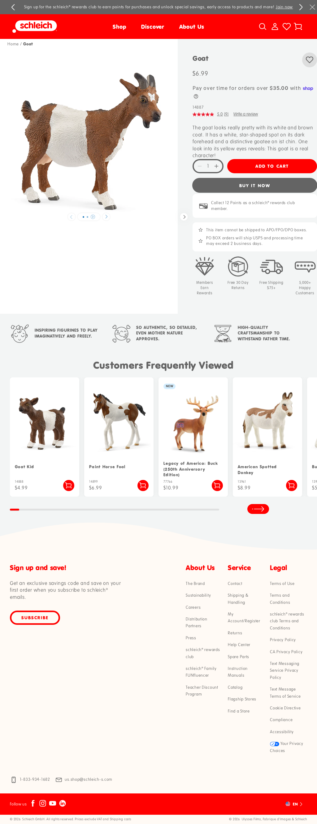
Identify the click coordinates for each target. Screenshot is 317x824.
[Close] (312, 7)
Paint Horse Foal (107, 466)
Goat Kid (24, 466)
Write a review (245, 114)
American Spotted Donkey (257, 469)
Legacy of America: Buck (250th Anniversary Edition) (190, 469)
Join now (284, 7)
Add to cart (272, 166)
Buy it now (254, 185)
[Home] (48, 26)
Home (13, 44)
